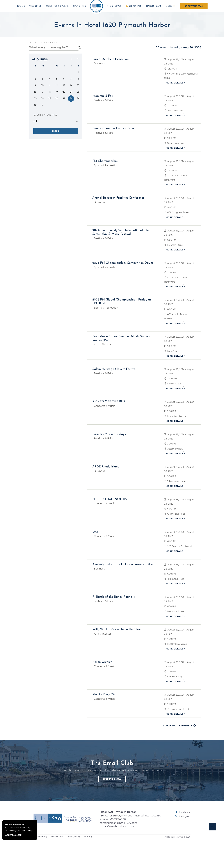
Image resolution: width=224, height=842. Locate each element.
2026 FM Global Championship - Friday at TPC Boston (121, 301)
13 (64, 85)
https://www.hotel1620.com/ (117, 826)
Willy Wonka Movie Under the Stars (117, 629)
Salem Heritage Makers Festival (114, 369)
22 (78, 92)
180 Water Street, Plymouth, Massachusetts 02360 (130, 815)
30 (35, 105)
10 (42, 85)
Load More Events (179, 725)
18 (50, 92)
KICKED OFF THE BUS (108, 401)
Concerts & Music (104, 406)
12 (57, 85)
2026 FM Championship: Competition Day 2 (122, 262)
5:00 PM (171, 476)
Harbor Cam (153, 6)
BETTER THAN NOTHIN (109, 499)
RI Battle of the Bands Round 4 (113, 596)
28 (71, 98)
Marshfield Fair (103, 95)
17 (42, 92)
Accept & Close (13, 835)
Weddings (35, 6)
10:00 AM (172, 378)
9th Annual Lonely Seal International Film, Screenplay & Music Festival (121, 232)
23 (35, 98)
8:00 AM (171, 309)
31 (42, 105)
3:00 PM (171, 443)
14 (71, 85)
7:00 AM (171, 272)
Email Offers (57, 836)
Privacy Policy (73, 836)
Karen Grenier (102, 661)
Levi (95, 531)
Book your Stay (194, 6)
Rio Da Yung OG (104, 694)
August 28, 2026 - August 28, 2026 (179, 61)
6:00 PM (171, 240)
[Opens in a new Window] (78, 819)
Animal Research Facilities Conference (118, 197)
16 (35, 92)
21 (71, 92)
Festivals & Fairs (103, 100)
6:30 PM (171, 574)
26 (56, 98)
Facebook (184, 812)
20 (63, 92)
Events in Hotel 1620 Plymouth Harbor (112, 25)
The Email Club (112, 763)
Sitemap (88, 836)
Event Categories (45, 115)
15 (78, 85)
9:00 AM (171, 138)
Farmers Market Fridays (109, 434)
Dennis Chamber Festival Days (113, 128)
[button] (112, 779)
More (168, 6)
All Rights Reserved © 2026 (177, 837)
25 (49, 98)
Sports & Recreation (106, 165)
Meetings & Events (57, 6)
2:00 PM (171, 411)
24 (42, 98)
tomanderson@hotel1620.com (118, 822)
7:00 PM (171, 639)
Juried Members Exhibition (110, 59)
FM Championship (105, 161)
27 (64, 98)
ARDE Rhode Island (105, 466)
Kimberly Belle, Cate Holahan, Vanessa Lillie (122, 564)
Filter (55, 131)
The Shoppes (114, 6)
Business (99, 63)
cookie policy (27, 831)
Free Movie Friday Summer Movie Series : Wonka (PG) (121, 338)
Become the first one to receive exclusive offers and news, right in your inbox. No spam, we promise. (112, 770)
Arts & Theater (102, 344)
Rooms (20, 6)
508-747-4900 (135, 6)
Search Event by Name (44, 43)
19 (57, 92)
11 (49, 85)
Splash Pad (79, 6)
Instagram (184, 816)
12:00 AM (172, 68)
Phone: (130, 819)
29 (78, 98)
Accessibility (41, 836)
